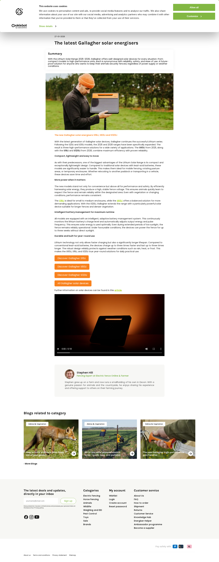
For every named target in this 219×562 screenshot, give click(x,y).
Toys (85, 517)
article (118, 290)
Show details (46, 26)
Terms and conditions (41, 555)
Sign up (68, 501)
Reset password (118, 506)
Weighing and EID (92, 510)
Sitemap (72, 555)
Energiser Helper (143, 520)
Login (112, 499)
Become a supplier (144, 527)
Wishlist (113, 495)
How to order (141, 502)
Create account (117, 502)
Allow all (194, 7)
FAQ (136, 499)
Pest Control (90, 513)
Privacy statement (59, 555)
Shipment (139, 506)
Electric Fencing (91, 495)
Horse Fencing (91, 499)
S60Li (120, 200)
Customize (192, 16)
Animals (87, 502)
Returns (138, 510)
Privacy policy (39, 508)
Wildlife (87, 506)
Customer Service (143, 513)
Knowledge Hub (142, 517)
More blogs (31, 463)
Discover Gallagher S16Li (72, 258)
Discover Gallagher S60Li (72, 266)
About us (27, 555)
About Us (139, 495)
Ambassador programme (148, 524)
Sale (85, 520)
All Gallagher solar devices (73, 283)
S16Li (61, 200)
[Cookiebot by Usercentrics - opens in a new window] (19, 26)
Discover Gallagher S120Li (72, 275)
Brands (87, 524)
